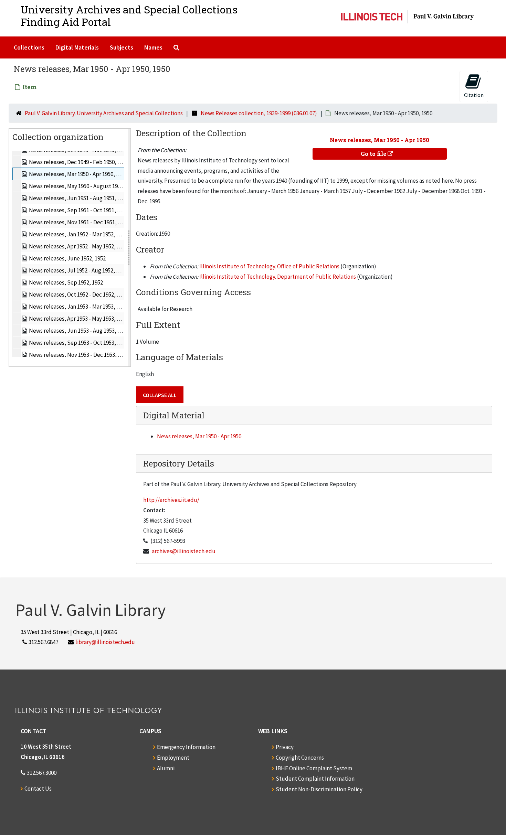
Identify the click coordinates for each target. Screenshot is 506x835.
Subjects (121, 47)
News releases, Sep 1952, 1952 (66, 282)
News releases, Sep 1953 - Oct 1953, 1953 (78, 342)
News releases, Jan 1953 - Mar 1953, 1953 (78, 306)
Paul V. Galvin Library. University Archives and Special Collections (104, 113)
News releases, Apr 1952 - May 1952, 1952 (78, 246)
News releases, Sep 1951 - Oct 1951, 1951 (78, 210)
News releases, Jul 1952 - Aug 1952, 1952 (78, 270)
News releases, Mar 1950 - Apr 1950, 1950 (78, 174)
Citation (474, 95)
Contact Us (38, 788)
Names (153, 47)
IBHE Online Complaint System (314, 768)
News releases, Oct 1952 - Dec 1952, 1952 (78, 294)
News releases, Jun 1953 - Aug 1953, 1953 (78, 330)
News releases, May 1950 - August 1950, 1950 (83, 186)
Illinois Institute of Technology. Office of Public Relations (269, 266)
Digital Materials (77, 47)
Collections (29, 47)
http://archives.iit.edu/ (171, 500)
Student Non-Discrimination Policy (319, 789)
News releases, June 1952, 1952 (67, 258)
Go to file (374, 153)
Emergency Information (186, 747)
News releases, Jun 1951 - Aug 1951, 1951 (78, 198)
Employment (173, 757)
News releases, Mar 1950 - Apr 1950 (199, 436)
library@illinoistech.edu (105, 642)
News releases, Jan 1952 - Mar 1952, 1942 (78, 234)
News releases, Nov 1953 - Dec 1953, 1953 (79, 354)
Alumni (166, 768)
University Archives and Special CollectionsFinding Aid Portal (129, 16)
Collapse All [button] (160, 395)
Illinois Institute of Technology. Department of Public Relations (277, 276)
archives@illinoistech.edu (183, 551)
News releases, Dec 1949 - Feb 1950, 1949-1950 (85, 162)
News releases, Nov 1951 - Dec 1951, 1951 (79, 222)
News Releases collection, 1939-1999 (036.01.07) (259, 113)
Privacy (285, 747)
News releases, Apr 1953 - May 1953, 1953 (78, 318)
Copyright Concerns (300, 757)
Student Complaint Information (315, 778)
